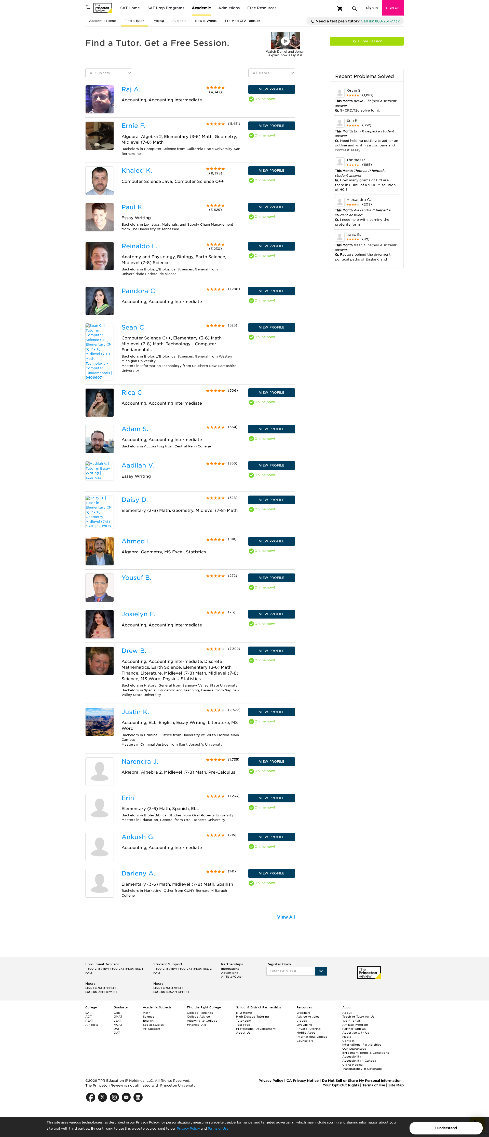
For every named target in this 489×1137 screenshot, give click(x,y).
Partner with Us (354, 1029)
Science (148, 1016)
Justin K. (135, 712)
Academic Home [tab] (102, 21)
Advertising (229, 973)
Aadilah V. (137, 465)
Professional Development (256, 1029)
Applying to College (202, 1020)
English (148, 1020)
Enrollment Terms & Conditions (365, 1052)
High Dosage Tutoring (252, 1016)
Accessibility (351, 1056)
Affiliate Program (355, 1024)
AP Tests (91, 1024)
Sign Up (393, 8)
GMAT (118, 1016)
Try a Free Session (366, 41)
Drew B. (133, 650)
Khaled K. (136, 170)
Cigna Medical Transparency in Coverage (362, 1067)
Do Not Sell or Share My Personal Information (361, 1081)
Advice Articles (307, 1016)
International (230, 968)
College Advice (198, 1016)
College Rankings (200, 1013)
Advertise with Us (355, 1032)
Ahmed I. (136, 541)
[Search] (354, 8)
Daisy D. (134, 499)
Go (321, 971)
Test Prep (243, 1024)
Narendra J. (139, 761)
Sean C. (133, 327)
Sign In (372, 8)
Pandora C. (139, 291)
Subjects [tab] (179, 21)
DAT (116, 1029)
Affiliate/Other (232, 976)
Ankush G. (138, 837)
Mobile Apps (305, 1032)
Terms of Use (218, 1128)
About (347, 1013)
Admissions (229, 8)
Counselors (304, 1041)
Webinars (303, 1013)
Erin (127, 798)
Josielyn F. (138, 614)
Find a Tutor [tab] (134, 21)
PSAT (89, 1020)
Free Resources (261, 8)
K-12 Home (244, 1013)
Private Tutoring (308, 1029)
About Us (243, 1032)
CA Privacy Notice (303, 1081)
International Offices (311, 1036)
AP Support (151, 1029)
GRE (117, 1013)
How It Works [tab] (205, 21)
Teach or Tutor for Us (358, 1016)
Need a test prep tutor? (357, 21)
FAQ (88, 973)
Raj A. (130, 89)
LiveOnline (304, 1024)
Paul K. (132, 207)
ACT (88, 1016)
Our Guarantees (354, 1048)
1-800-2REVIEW (114, 968)
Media (346, 1036)
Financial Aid (196, 1024)
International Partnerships (361, 1044)
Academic (201, 8)
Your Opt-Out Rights (341, 1085)
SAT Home (130, 8)
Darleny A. (138, 873)
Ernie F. (133, 125)
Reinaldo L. (139, 246)
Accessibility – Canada (359, 1060)
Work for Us (351, 1020)
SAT (88, 1013)
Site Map (396, 1085)
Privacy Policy (188, 1128)
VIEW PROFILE (271, 89)
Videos (301, 1020)
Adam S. (134, 429)
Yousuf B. (136, 577)
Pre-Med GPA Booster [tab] (242, 21)
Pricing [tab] (158, 21)
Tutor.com (243, 1020)
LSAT (117, 1020)
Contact (348, 1041)
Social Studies (153, 1024)
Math (146, 1013)
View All (286, 917)
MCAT (118, 1024)
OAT (117, 1032)
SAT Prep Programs (165, 8)
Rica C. (132, 392)
